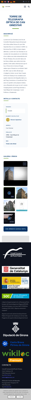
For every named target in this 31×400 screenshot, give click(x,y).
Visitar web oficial (11, 143)
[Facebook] (23, 1)
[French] (8, 2)
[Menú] (25, 7)
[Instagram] (28, 1)
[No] (29, 394)
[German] (11, 2)
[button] (29, 6)
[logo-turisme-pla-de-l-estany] (6, 6)
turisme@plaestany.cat (8, 377)
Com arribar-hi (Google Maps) (15, 229)
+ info (19, 396)
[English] (5, 2)
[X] (26, 1)
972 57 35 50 (7, 375)
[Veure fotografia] (22, 193)
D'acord (12, 396)
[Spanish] (14, 2)
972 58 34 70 (7, 387)
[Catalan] (2, 2)
